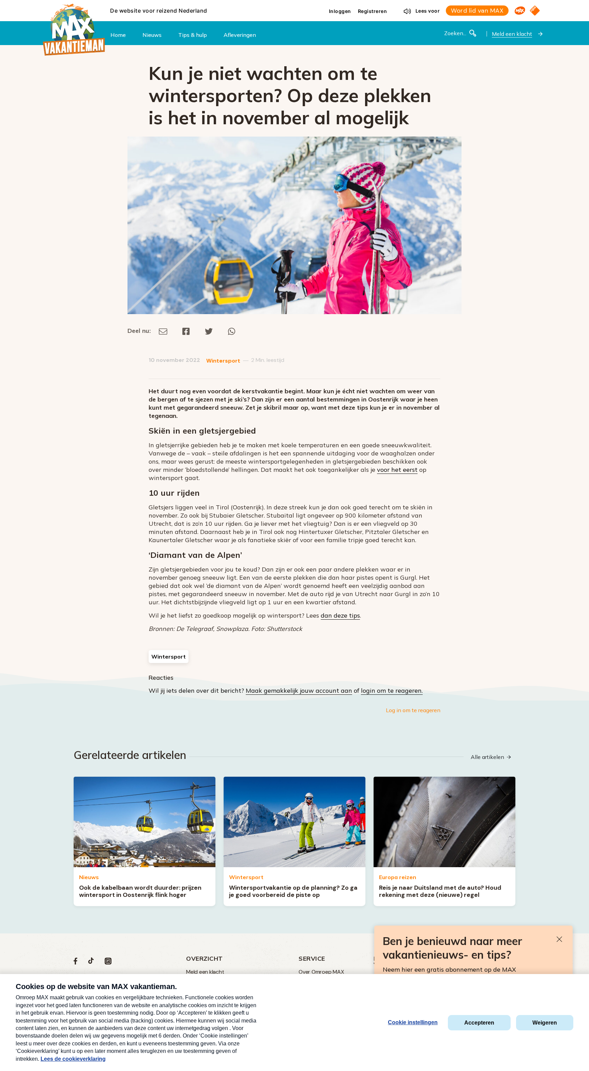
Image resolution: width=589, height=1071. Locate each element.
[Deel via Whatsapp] (231, 331)
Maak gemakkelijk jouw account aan (299, 690)
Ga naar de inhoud (294, 5)
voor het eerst (397, 470)
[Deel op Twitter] (209, 331)
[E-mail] (163, 331)
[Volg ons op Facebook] (75, 962)
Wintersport (223, 360)
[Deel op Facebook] (186, 331)
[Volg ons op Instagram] (108, 962)
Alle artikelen (487, 756)
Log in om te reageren (413, 710)
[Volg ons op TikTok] (91, 962)
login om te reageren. (392, 690)
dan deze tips (340, 615)
